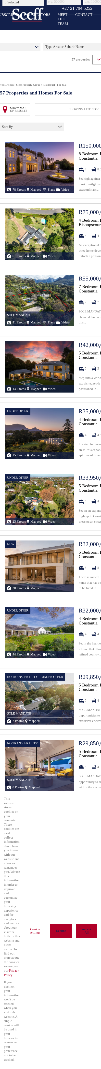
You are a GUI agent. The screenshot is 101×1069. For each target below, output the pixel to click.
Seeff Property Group (28, 84)
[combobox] (24, 2)
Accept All (86, 931)
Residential (49, 84)
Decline (61, 931)
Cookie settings (35, 931)
